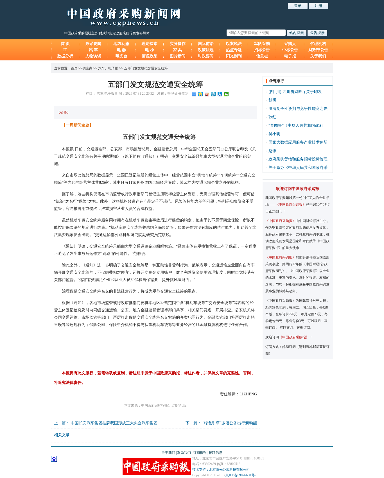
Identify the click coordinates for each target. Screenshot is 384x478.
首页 (74, 68)
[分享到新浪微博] (207, 94)
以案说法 (234, 44)
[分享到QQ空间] (200, 94)
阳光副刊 (234, 56)
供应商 (87, 68)
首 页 (65, 44)
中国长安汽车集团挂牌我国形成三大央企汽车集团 (114, 423)
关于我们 (318, 56)
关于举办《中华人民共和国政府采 (297, 168)
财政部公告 (318, 50)
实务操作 (178, 44)
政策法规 (206, 50)
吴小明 (274, 134)
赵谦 (272, 151)
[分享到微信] (226, 94)
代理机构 (318, 44)
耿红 (272, 117)
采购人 (290, 44)
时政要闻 (206, 56)
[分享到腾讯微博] (213, 94)
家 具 (177, 50)
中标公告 (290, 50)
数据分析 (65, 56)
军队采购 (262, 44)
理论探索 (149, 44)
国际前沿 (206, 44)
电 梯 (149, 50)
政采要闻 (93, 44)
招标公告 (262, 50)
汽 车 (93, 50)
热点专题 (234, 50)
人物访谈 (93, 56)
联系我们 (184, 453)
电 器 (121, 50)
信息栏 (262, 56)
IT (65, 50)
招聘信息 (215, 453)
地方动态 (121, 44)
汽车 (101, 68)
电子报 (290, 56)
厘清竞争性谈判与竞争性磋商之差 (297, 109)
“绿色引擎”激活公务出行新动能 (229, 423)
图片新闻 (178, 56)
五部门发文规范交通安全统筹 (146, 68)
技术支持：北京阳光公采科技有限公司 (221, 470)
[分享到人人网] (220, 94)
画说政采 (149, 56)
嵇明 (272, 100)
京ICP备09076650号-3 (241, 475)
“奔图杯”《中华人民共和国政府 (295, 125)
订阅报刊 (200, 453)
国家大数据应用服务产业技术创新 (297, 142)
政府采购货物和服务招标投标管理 (297, 159)
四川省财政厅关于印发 (302, 92)
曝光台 (121, 56)
